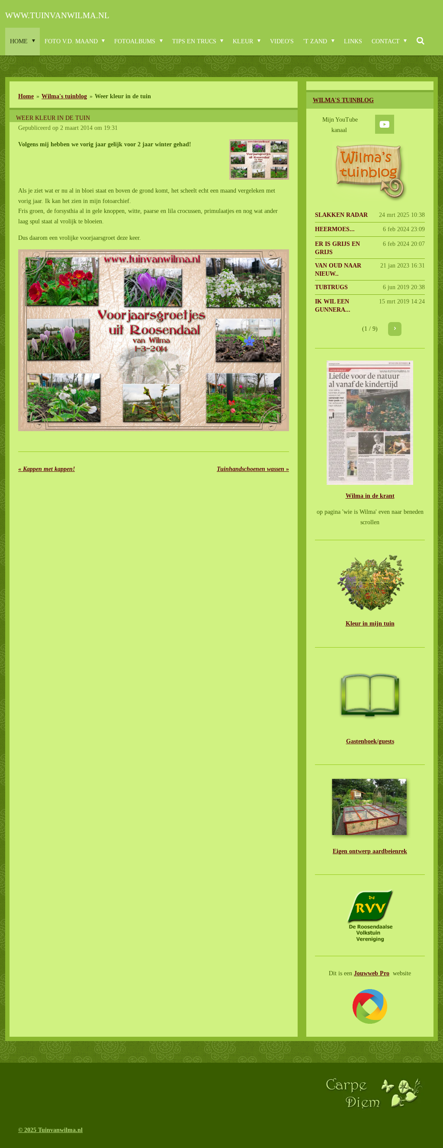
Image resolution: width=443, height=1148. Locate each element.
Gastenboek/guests (370, 741)
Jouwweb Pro (371, 973)
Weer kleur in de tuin (123, 96)
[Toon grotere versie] (259, 159)
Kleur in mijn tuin (370, 623)
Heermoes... (335, 229)
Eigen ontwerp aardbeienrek (370, 851)
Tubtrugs (331, 287)
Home (26, 96)
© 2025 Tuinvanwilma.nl (50, 1130)
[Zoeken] (420, 41)
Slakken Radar (341, 215)
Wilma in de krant (370, 496)
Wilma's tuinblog (64, 96)
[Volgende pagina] (395, 329)
